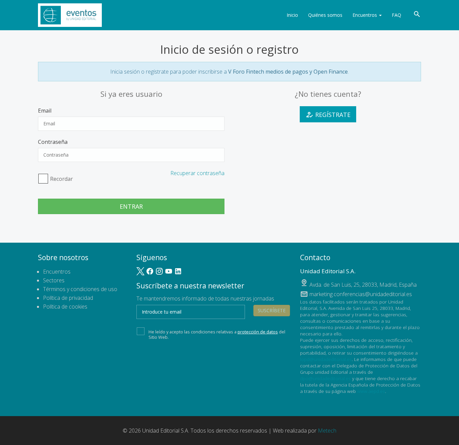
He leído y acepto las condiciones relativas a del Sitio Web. (217, 334)
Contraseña (53, 142)
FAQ (396, 15)
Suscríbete (272, 310)
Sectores (54, 280)
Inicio (292, 15)
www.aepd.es (371, 391)
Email (44, 110)
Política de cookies (65, 306)
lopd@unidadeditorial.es (326, 359)
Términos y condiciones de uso (80, 289)
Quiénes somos (325, 15)
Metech (327, 430)
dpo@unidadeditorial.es (325, 378)
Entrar (131, 206)
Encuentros (365, 15)
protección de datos (258, 332)
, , (363, 284)
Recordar (61, 179)
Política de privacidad (68, 297)
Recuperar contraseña (197, 173)
